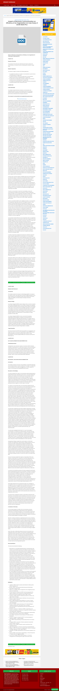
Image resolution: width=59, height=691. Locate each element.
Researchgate (42, 678)
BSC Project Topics (25, 678)
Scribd (41, 681)
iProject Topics (6, 5)
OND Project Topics (25, 675)
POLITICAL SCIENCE (46, 183)
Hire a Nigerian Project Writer (22, 5)
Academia (41, 679)
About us (31, 5)
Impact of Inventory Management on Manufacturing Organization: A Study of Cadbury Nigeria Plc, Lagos (12, 662)
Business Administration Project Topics (22, 19)
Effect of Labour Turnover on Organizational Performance (29, 665)
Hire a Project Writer (25, 679)
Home (5, 15)
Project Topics (13, 5)
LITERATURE (45, 148)
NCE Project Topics (25, 674)
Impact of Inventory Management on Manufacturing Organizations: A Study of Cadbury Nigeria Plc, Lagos (12, 665)
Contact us (36, 5)
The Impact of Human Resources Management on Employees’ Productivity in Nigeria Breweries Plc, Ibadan (31, 662)
